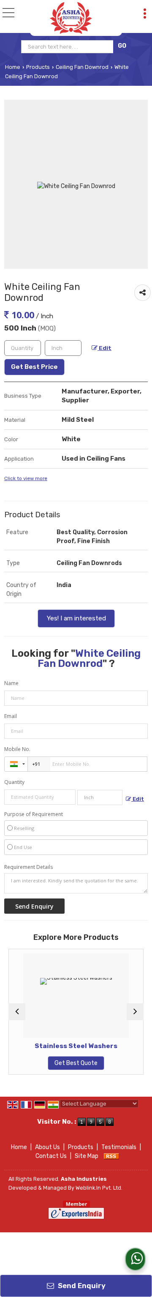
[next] (135, 1011)
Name (11, 683)
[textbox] (68, 46)
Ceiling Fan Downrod (82, 67)
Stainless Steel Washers (63, 1046)
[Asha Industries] (71, 18)
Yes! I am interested (76, 618)
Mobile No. (17, 749)
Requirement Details (28, 867)
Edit (104, 347)
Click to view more (25, 478)
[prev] (16, 1011)
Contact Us (51, 1156)
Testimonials (118, 1147)
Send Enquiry (81, 1285)
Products (38, 67)
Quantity (14, 782)
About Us (47, 1147)
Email (10, 716)
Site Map (86, 1156)
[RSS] (111, 1156)
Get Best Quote (62, 1063)
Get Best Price (34, 367)
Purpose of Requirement (33, 814)
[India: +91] (16, 764)
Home (12, 67)
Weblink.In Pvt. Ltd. (99, 1188)
